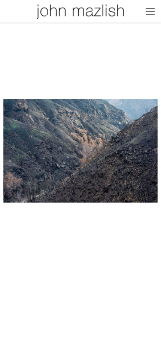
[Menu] (150, 11)
